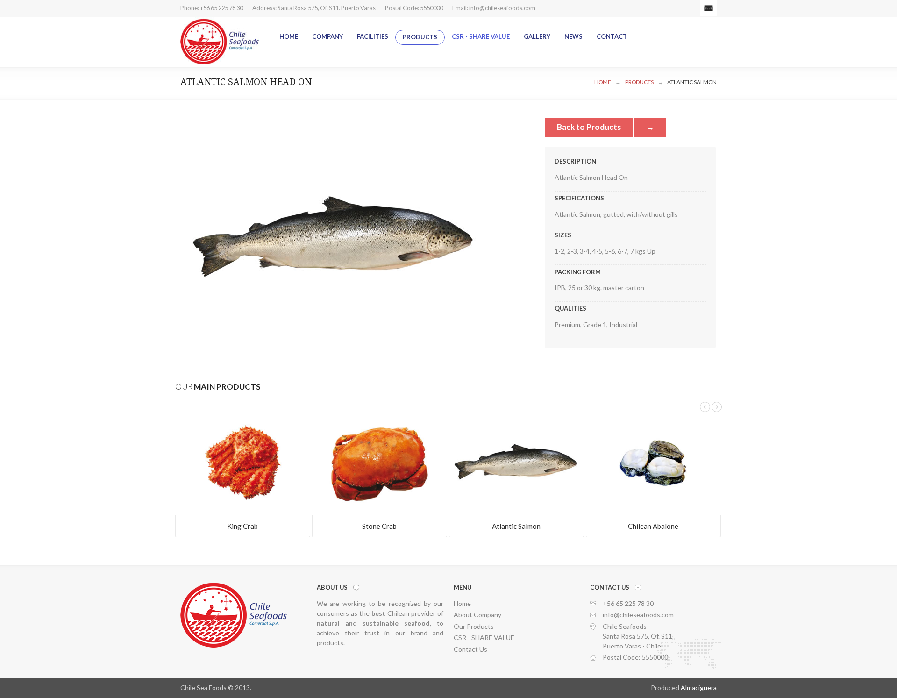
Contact (612, 36)
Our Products (474, 626)
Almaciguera (699, 687)
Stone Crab (379, 526)
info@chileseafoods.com (502, 8)
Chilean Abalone (653, 526)
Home (288, 36)
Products (420, 37)
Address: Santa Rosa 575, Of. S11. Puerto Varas (314, 8)
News (573, 36)
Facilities (372, 36)
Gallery (537, 36)
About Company (477, 615)
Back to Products (589, 127)
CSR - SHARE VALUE (481, 36)
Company (327, 36)
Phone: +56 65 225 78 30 (211, 8)
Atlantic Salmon (692, 81)
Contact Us (470, 649)
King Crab (242, 526)
